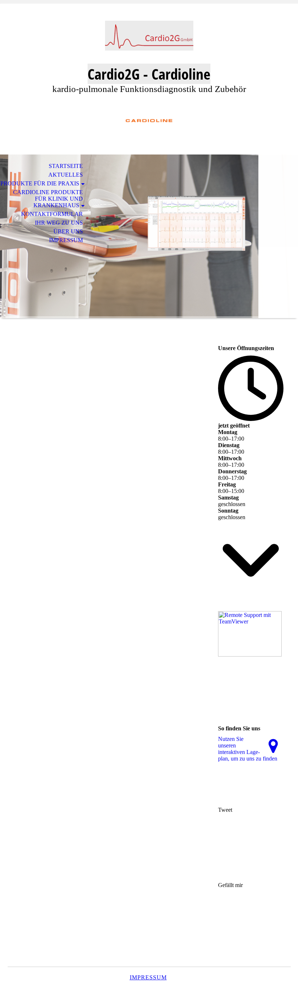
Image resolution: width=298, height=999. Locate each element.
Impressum (66, 240)
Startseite (66, 166)
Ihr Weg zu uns (59, 223)
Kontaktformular (52, 214)
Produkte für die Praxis (39, 183)
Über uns (68, 231)
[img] (149, 39)
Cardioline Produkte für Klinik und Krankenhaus (48, 198)
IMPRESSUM (148, 977)
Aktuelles (65, 175)
